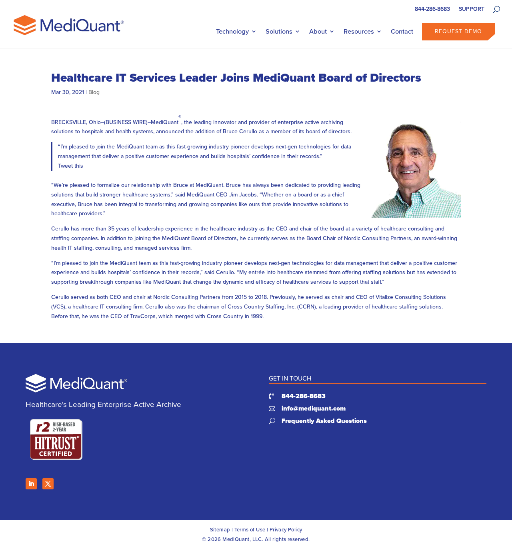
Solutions (279, 31)
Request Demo (458, 31)
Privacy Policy (286, 529)
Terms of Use (250, 529)
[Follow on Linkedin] (31, 483)
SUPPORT (471, 9)
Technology (232, 31)
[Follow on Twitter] (48, 483)
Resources (359, 31)
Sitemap (220, 529)
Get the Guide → (56, 190)
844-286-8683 (432, 9)
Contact (402, 31)
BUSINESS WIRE (126, 122)
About (318, 31)
